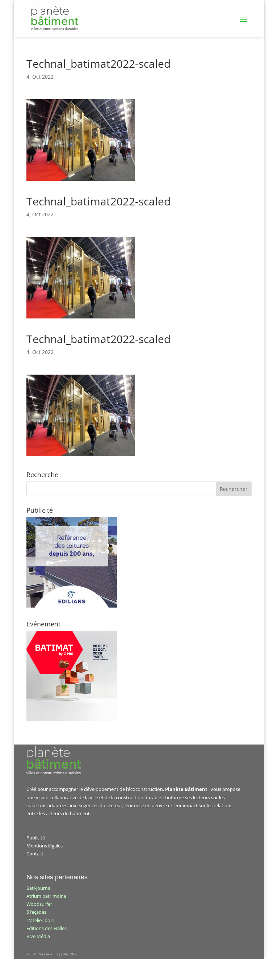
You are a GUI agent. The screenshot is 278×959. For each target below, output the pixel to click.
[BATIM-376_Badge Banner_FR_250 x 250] (71, 719)
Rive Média (38, 936)
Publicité (35, 837)
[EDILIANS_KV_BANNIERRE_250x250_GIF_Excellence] (71, 605)
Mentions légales (44, 845)
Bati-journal (38, 888)
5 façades (36, 912)
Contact (34, 853)
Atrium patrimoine (46, 896)
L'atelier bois (40, 920)
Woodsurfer (39, 904)
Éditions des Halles (46, 928)
